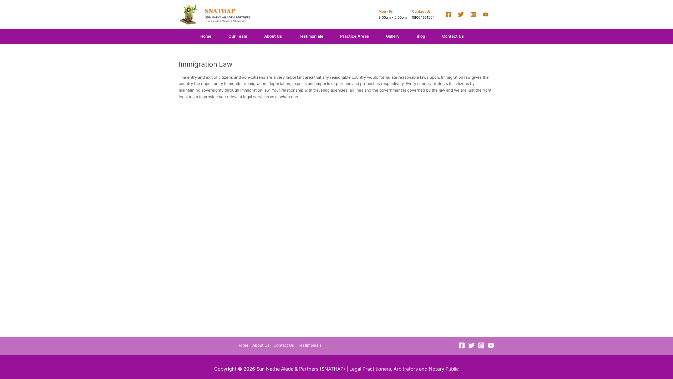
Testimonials (311, 36)
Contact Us (453, 36)
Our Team (237, 36)
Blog (421, 36)
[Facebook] (448, 14)
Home (205, 36)
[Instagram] (473, 14)
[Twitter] (461, 14)
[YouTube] (486, 14)
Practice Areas (354, 36)
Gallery (393, 36)
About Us (273, 36)
